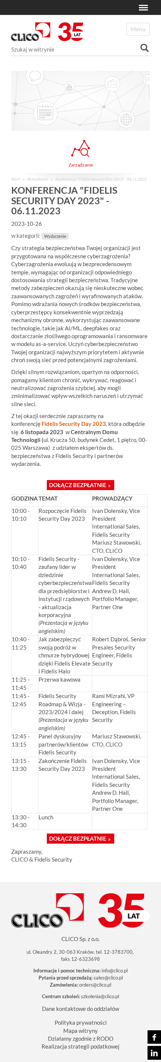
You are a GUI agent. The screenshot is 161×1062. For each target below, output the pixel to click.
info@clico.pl (114, 971)
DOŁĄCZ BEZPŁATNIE (77, 485)
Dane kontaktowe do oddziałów (80, 1008)
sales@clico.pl (108, 978)
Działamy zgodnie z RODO (80, 1038)
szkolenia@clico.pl (100, 996)
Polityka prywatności (81, 1022)
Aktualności (37, 179)
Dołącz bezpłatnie (77, 838)
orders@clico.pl (95, 985)
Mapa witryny (80, 1030)
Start (15, 179)
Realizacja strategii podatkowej (80, 1046)
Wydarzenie (55, 236)
